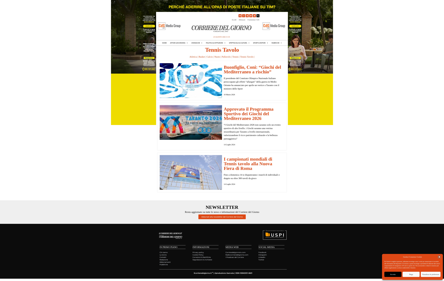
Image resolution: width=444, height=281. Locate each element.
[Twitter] (254, 15)
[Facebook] (240, 15)
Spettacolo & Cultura (238, 43)
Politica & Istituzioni (214, 43)
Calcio (210, 56)
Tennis (235, 56)
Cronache (195, 43)
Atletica (193, 56)
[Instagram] (243, 15)
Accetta (393, 274)
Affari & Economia (177, 43)
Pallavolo (226, 56)
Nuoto (217, 56)
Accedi (234, 20)
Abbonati (242, 20)
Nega (411, 274)
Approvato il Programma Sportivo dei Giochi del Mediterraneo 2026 (248, 113)
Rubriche (275, 43)
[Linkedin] (247, 15)
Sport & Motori (259, 43)
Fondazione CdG (253, 20)
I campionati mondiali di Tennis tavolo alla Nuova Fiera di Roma (248, 163)
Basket (202, 56)
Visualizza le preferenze (430, 274)
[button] (439, 257)
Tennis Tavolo (246, 56)
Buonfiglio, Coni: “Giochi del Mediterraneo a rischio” (252, 69)
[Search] (257, 15)
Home (164, 43)
